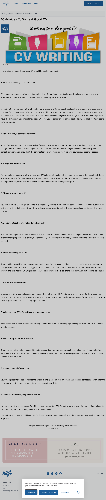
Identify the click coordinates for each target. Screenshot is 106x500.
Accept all (31, 492)
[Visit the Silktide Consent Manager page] (78, 492)
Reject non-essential (48, 492)
